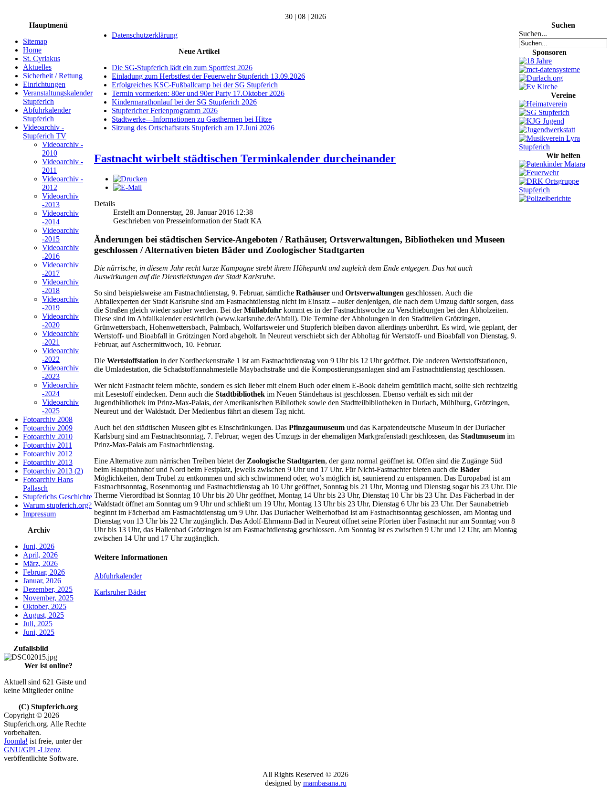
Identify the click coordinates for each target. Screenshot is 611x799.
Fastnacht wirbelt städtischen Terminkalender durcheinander (245, 158)
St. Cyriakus (41, 58)
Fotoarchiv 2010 (48, 436)
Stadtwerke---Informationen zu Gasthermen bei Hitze (192, 119)
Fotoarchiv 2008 (48, 419)
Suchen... (533, 34)
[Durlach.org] (541, 78)
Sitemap (35, 41)
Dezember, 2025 (48, 589)
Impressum (39, 514)
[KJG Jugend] (541, 121)
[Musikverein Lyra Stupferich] (563, 147)
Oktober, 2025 (44, 606)
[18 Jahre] (535, 61)
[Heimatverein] (543, 104)
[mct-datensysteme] (549, 69)
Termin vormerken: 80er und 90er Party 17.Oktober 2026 (198, 93)
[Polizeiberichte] (545, 198)
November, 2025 (48, 598)
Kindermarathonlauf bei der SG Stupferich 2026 (184, 102)
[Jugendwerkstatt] (547, 130)
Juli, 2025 (38, 624)
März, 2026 (40, 563)
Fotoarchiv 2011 (47, 445)
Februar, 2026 (44, 572)
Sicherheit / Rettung (53, 76)
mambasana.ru (325, 783)
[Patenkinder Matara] (552, 164)
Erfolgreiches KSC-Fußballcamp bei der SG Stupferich (195, 85)
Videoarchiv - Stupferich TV (44, 131)
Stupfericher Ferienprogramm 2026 (165, 110)
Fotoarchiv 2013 (48, 462)
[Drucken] (130, 179)
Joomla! (16, 741)
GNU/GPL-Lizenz (32, 750)
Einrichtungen (44, 84)
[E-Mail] (127, 187)
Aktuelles (37, 67)
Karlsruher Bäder (120, 592)
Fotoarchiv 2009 (48, 428)
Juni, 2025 (38, 632)
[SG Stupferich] (544, 112)
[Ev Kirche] (538, 87)
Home (32, 50)
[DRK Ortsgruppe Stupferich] (563, 190)
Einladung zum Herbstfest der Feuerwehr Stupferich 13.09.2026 (208, 76)
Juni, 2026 (38, 546)
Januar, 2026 (42, 581)
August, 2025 (43, 615)
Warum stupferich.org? (57, 505)
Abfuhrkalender (118, 576)
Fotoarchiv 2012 (48, 454)
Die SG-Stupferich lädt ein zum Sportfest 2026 (182, 67)
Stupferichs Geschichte (57, 497)
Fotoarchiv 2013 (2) (53, 471)
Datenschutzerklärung (145, 35)
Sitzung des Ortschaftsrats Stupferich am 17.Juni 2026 (193, 128)
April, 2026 (40, 555)
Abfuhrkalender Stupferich (47, 114)
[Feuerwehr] (539, 172)
